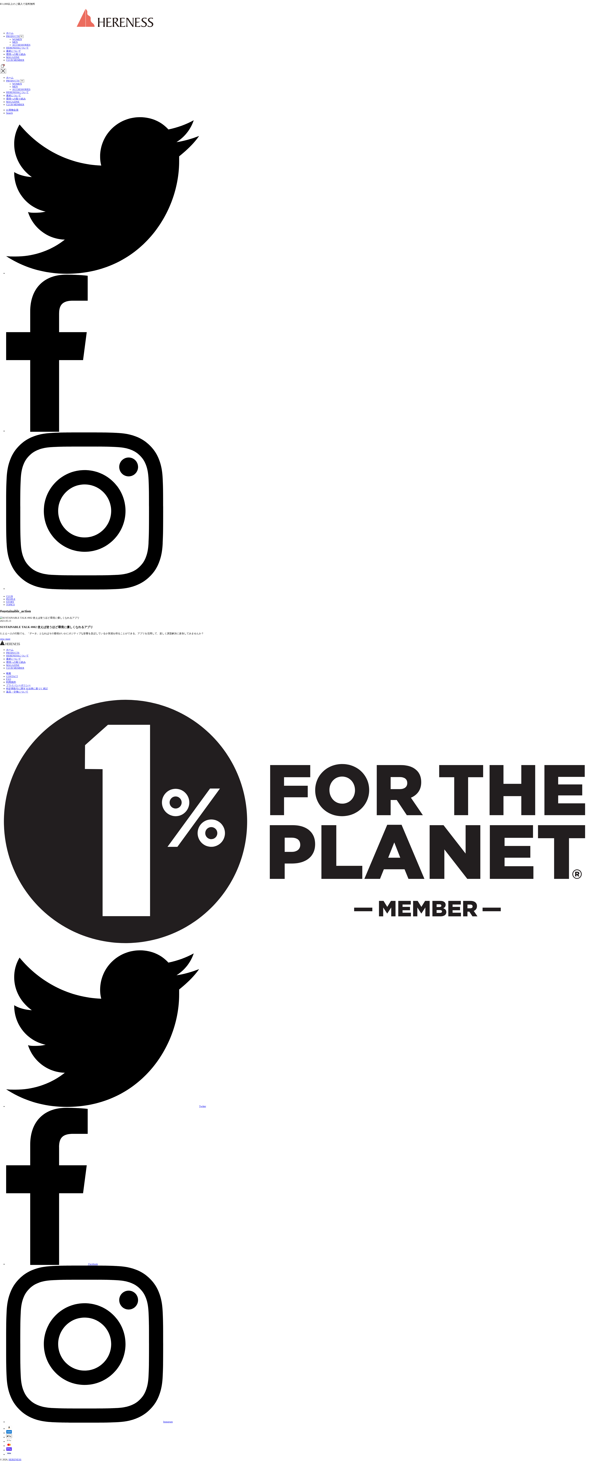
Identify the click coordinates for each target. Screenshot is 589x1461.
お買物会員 (12, 110)
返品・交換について (17, 691)
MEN (15, 42)
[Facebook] (47, 431)
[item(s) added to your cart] (2, 67)
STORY (10, 602)
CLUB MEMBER (15, 60)
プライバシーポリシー (18, 685)
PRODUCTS (12, 36)
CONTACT (12, 676)
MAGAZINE (12, 57)
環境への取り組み (16, 54)
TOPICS (10, 604)
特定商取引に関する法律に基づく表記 (27, 688)
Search (9, 113)
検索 (8, 673)
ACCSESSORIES (21, 45)
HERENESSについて (17, 47)
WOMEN (17, 39)
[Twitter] (102, 273)
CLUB (9, 596)
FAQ (8, 679)
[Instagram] (84, 588)
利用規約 (11, 682)
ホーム (9, 33)
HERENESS (15, 1459)
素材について (13, 51)
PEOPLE (10, 599)
